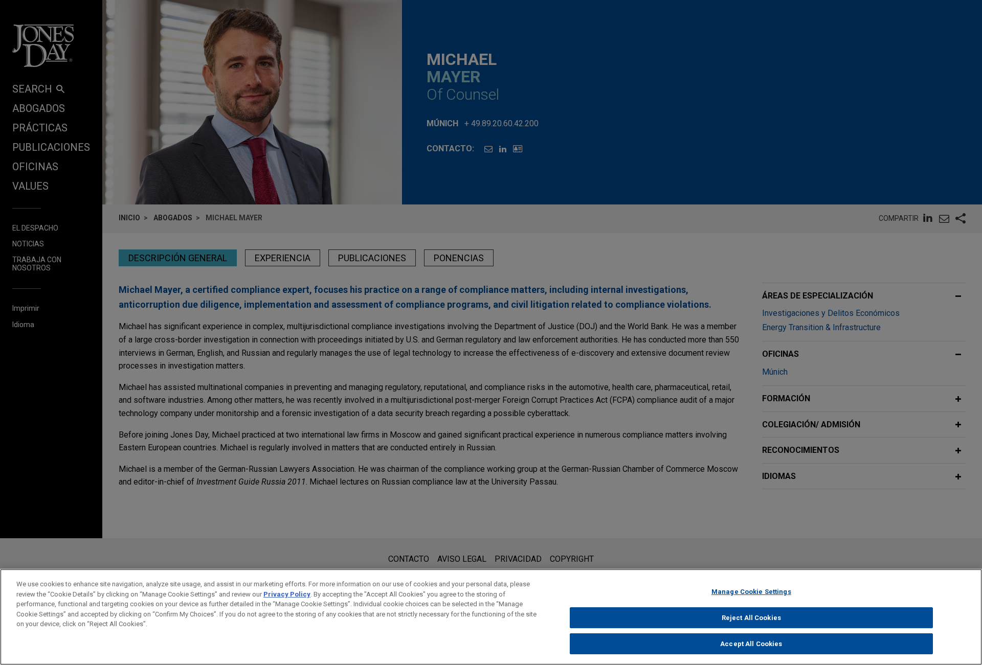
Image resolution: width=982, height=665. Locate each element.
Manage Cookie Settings (751, 591)
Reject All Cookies (751, 618)
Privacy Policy (286, 594)
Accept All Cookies (751, 644)
